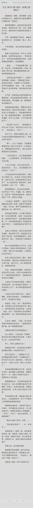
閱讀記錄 (29, 2)
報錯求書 (24, 2)
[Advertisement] (16, 481)
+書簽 (23, 500)
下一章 (29, 500)
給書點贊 (20, 2)
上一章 (3, 500)
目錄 (16, 500)
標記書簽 (15, 2)
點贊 (10, 500)
